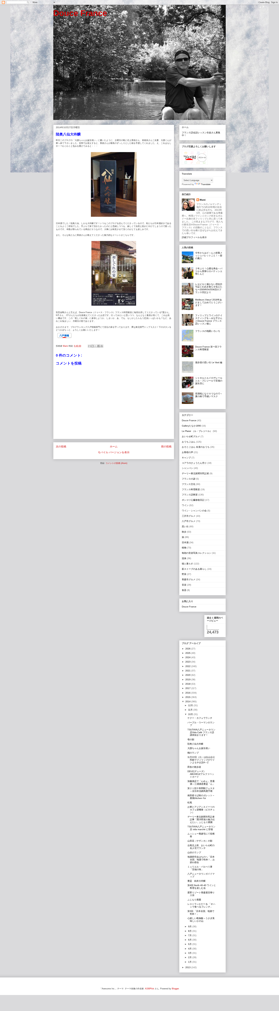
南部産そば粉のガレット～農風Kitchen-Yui (201, 796)
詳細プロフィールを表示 (194, 237)
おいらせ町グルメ (191, 436)
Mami (203, 199)
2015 (188, 697)
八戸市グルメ (188, 521)
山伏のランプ (194, 852)
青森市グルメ (188, 579)
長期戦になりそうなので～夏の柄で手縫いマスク (208, 395)
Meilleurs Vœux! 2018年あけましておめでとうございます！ (208, 302)
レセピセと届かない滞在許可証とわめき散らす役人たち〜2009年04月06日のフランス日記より (208, 288)
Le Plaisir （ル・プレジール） (197, 431)
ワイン (185, 505)
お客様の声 (187, 452)
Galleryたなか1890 (191, 425)
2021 (188, 670)
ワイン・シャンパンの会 (194, 510)
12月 (191, 705)
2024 (188, 657)
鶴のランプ (193, 752)
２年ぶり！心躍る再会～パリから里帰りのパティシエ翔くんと (208, 271)
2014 (188, 701)
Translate (206, 184)
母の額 (190, 739)
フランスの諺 (188, 478)
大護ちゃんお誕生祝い (198, 748)
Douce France (80, 13)
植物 (184, 547)
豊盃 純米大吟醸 (196, 881)
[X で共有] (95, 346)
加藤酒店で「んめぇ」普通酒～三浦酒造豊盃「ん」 (201, 782)
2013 (188, 967)
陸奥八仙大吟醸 (195, 744)
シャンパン (187, 468)
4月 (190, 948)
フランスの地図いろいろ (207, 331)
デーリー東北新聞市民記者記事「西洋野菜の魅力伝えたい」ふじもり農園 (201, 819)
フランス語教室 (190, 494)
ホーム (114, 446)
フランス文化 (188, 484)
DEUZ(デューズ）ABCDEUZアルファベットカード (200, 774)
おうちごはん (188, 441)
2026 (188, 648)
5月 (190, 944)
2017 (188, 688)
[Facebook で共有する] (98, 346)
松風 (189, 802)
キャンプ (186, 457)
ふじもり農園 (194, 899)
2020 (188, 675)
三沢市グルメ (188, 516)
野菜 (184, 574)
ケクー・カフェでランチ (199, 718)
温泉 (184, 558)
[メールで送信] (89, 346)
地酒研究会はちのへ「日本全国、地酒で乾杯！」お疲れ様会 (201, 860)
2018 (188, 684)
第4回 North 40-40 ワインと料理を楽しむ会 (201, 886)
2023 (188, 661)
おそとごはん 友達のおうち (196, 447)
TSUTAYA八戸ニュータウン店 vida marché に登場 (201, 828)
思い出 (185, 526)
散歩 (184, 531)
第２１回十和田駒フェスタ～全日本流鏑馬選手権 (201, 789)
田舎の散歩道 (194, 767)
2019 (188, 679)
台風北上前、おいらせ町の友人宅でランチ (201, 846)
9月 (190, 926)
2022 (188, 666)
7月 (190, 935)
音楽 (184, 584)
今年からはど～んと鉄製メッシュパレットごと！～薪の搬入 (208, 255)
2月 (190, 957)
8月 (190, 931)
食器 (184, 590)
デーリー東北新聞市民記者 (195, 473)
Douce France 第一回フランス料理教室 (208, 348)
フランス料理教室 (191, 489)
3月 (190, 953)
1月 (190, 962)
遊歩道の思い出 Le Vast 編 (208, 362)
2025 (188, 653)
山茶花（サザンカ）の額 (199, 841)
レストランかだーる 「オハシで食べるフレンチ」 (201, 905)
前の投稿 (166, 446)
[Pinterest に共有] (101, 346)
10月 (191, 714)
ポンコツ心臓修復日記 (193, 500)
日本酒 (185, 542)
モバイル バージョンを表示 (113, 452)
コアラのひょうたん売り (194, 463)
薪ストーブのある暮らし (194, 569)
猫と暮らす (187, 563)
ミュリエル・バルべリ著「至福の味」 (199, 868)
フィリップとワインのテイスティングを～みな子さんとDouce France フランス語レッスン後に (208, 319)
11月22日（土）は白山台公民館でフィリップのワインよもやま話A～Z (201, 760)
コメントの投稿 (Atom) (116, 463)
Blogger (175, 988)
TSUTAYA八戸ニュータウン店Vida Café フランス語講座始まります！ (201, 732)
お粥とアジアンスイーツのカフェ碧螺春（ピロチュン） (201, 810)
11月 (190, 709)
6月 (190, 939)
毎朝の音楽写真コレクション (196, 553)
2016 (188, 692)
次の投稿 (61, 446)
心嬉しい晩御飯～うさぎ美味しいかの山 (201, 919)
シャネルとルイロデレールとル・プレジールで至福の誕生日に (208, 381)
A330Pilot (149, 988)
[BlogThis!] (92, 346)
